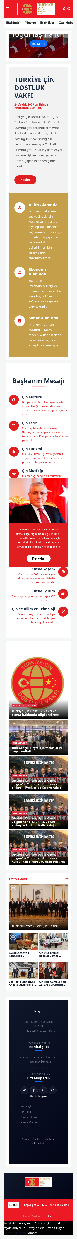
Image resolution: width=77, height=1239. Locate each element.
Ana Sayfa (26, 1106)
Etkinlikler (47, 22)
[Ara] (69, 9)
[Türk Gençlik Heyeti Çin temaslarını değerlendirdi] (38, 737)
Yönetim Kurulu (30, 1117)
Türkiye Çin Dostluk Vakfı (37, 1138)
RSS (15, 1205)
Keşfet (25, 180)
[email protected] (39, 1036)
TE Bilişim (48, 1216)
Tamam (32, 1233)
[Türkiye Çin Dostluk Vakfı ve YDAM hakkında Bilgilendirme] (38, 683)
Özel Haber (67, 22)
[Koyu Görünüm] (64, 9)
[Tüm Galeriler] (66, 879)
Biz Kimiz (38, 43)
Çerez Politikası (14, 1233)
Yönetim (30, 22)
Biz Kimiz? (13, 22)
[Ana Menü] (7, 9)
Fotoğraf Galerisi (30, 1122)
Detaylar (38, 558)
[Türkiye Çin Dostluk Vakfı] (36, 9)
